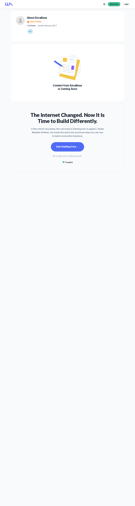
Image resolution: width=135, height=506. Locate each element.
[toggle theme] (104, 4)
